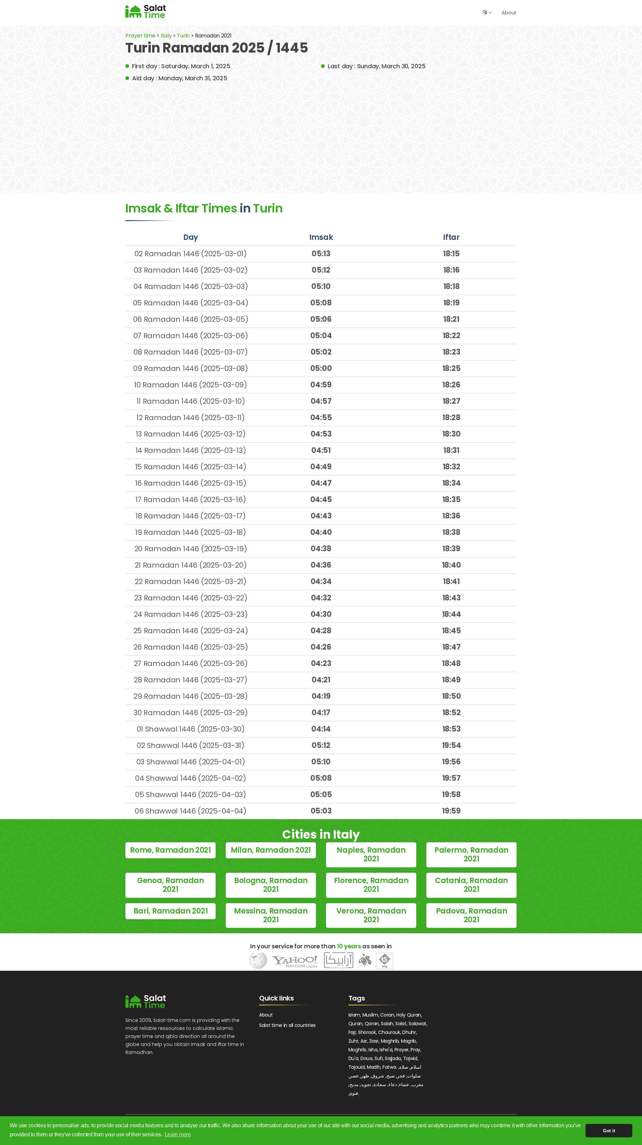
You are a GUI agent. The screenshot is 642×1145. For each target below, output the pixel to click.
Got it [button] (609, 1130)
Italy (166, 35)
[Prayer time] (145, 11)
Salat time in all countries (287, 1025)
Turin (184, 35)
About (509, 12)
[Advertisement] (321, 133)
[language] (485, 12)
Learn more (178, 1134)
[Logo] (145, 1001)
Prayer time (140, 35)
